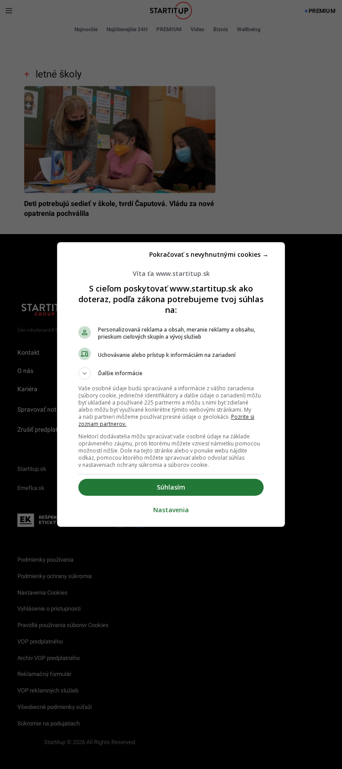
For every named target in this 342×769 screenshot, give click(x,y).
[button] (171, 373)
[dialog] (171, 384)
